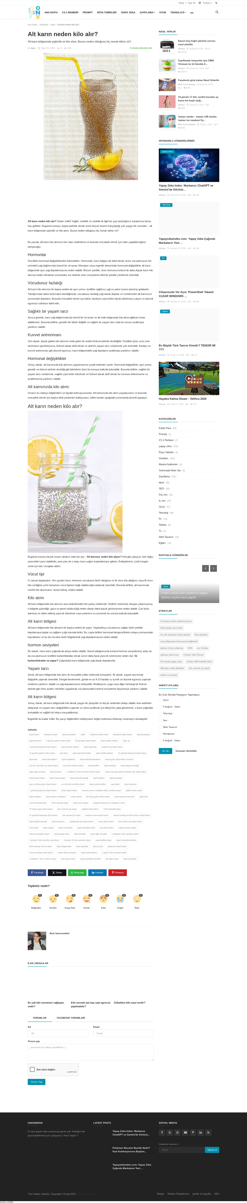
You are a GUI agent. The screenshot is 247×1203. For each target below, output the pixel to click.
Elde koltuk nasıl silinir (171, 628)
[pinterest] (193, 1132)
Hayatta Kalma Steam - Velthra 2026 (182, 398)
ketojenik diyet (50, 734)
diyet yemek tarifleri (70, 747)
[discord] (185, 1132)
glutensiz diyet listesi (117, 846)
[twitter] (170, 1132)
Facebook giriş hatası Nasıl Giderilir (198, 80)
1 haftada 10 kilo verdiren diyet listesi (83, 772)
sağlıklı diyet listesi (89, 809)
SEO (161, 488)
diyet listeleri (99, 778)
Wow (137, 908)
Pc (160, 518)
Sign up (126, 741)
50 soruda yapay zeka (171, 661)
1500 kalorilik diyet (59, 803)
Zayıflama (146, 12)
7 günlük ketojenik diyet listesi (42, 747)
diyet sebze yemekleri (56, 797)
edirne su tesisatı (168, 675)
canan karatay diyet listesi (41, 853)
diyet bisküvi (55, 772)
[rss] (208, 1132)
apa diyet (115, 784)
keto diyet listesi (68, 859)
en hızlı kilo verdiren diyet (73, 784)
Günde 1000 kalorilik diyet (199, 661)
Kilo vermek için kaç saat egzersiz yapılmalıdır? (91, 1004)
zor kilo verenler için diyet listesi (43, 765)
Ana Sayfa (51, 12)
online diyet (76, 797)
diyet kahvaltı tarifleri (82, 753)
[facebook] (162, 1132)
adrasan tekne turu (169, 655)
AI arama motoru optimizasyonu (176, 621)
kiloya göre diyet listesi (85, 741)
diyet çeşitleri (35, 797)
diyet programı (143, 734)
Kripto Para (165, 428)
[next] (214, 568)
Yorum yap (34, 1041)
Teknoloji (177, 12)
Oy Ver (165, 751)
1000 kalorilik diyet (111, 809)
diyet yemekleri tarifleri (90, 859)
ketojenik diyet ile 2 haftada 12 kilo (109, 803)
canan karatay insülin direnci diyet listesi (131, 815)
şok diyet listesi (107, 828)
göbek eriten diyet (134, 790)
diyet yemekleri (69, 734)
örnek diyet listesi (69, 790)
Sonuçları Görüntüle (186, 751)
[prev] (205, 568)
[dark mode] (216, 3)
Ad (29, 1027)
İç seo (162, 500)
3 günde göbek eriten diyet (58, 741)
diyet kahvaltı (35, 741)
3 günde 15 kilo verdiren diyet (77, 840)
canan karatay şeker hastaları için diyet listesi (125, 772)
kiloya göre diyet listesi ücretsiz (119, 759)
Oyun (162, 12)
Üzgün (120, 908)
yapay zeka (128, 12)
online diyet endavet (67, 853)
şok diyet (64, 753)
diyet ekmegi (110, 765)
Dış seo (163, 494)
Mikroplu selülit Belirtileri (172, 668)
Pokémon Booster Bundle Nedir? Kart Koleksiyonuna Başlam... (131, 1150)
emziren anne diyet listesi (96, 815)
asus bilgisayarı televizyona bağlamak (179, 641)
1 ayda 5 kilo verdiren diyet (114, 853)
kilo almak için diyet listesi (130, 821)
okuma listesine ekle (142, 48)
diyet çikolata (82, 846)
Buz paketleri (201, 634)
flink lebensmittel (59, 933)
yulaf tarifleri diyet (104, 840)
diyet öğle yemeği (99, 834)
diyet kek (143, 797)
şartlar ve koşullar (201, 1193)
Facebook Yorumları (71, 1018)
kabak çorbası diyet (127, 828)
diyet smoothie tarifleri (126, 840)
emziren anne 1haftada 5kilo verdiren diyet (101, 790)
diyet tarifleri (93, 765)
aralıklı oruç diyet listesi (112, 747)
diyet (53, 25)
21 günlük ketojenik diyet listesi (43, 815)
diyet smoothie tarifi (86, 828)
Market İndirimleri (168, 464)
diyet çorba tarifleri (97, 784)
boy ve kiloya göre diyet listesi (42, 784)
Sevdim (53, 908)
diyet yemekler (130, 859)
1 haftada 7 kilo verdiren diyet (42, 859)
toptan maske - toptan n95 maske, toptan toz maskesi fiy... (197, 118)
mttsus (181, 49)
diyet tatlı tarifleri (49, 759)
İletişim (160, 1193)
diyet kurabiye (116, 778)
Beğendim (36, 908)
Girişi (181, 3)
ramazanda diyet (61, 834)
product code (5, 1202)
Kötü (103, 908)
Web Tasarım (166, 536)
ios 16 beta (202, 648)
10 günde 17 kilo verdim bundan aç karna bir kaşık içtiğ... (198, 99)
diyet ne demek (65, 828)
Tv (160, 530)
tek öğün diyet (112, 859)
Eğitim (162, 543)
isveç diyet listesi (106, 821)
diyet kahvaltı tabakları (90, 759)
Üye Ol (191, 3)
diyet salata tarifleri (109, 741)
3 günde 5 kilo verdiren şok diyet (44, 840)
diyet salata (48, 828)
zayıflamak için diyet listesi (81, 821)
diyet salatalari (68, 759)
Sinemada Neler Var (170, 470)
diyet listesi (34, 734)
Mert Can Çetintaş (186, 84)
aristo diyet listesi (37, 778)
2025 (190, 648)
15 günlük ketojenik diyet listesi (132, 753)
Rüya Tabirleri (106, 12)
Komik (87, 908)
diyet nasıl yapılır (81, 803)
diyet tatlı (33, 759)
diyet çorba (98, 846)
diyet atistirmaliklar (104, 753)
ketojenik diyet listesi (122, 734)
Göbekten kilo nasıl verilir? (129, 1002)
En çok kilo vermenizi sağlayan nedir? (46, 1004)
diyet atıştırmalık (64, 846)
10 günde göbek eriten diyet (42, 753)
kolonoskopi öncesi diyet (40, 846)
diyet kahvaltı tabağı (79, 778)
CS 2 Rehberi (70, 12)
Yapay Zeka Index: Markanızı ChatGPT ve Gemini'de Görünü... (131, 1133)
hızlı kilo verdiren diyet (73, 765)
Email (96, 1027)
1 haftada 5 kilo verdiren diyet (125, 834)
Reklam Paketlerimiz (178, 1193)
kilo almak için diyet (71, 815)
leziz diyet (33, 828)
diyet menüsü (130, 784)
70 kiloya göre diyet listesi (41, 809)
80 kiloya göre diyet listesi (98, 797)
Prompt (88, 12)
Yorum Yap (36, 1082)
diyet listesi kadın (57, 778)
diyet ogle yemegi (37, 772)
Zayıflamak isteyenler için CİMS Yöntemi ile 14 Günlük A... (196, 62)
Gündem (163, 458)
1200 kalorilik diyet (37, 803)
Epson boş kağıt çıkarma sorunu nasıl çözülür (196, 42)
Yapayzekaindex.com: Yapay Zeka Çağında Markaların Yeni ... (132, 1166)
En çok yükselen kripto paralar (175, 634)
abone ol (212, 1149)
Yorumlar (39, 1018)
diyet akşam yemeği (130, 765)
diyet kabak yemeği (38, 821)
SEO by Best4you (85, 1194)
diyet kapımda (90, 747)
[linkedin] (200, 1132)
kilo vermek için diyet (67, 809)
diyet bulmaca (58, 821)
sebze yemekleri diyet (39, 834)
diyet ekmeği (80, 834)
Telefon (163, 524)
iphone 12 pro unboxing (171, 648)
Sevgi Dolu (70, 908)
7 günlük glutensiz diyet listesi (42, 790)
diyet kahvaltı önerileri (125, 797)
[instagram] (177, 1132)
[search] (217, 12)
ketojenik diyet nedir (99, 734)
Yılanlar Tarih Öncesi (193, 655)
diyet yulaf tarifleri (89, 853)
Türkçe (206, 3)
